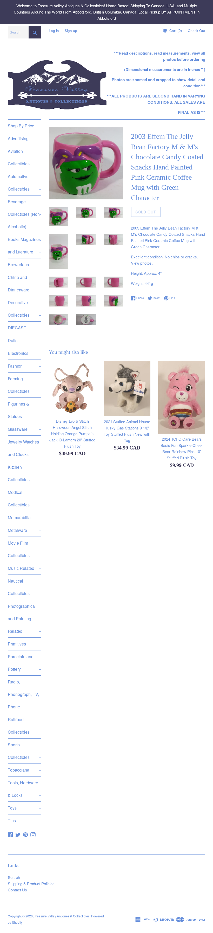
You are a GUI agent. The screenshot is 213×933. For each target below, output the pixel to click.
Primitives (17, 644)
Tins (12, 821)
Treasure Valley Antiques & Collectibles (62, 916)
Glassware (24, 429)
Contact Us (17, 889)
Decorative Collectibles (24, 308)
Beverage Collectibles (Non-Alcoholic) (24, 214)
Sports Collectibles (24, 751)
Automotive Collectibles (24, 182)
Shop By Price (24, 126)
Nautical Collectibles (19, 587)
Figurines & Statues (24, 410)
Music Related (24, 568)
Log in (54, 30)
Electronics (18, 353)
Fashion (24, 366)
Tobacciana (24, 770)
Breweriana (24, 264)
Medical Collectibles (24, 498)
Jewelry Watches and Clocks (24, 448)
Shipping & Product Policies (31, 883)
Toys (24, 808)
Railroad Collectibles (19, 725)
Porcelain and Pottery (24, 663)
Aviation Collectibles (19, 157)
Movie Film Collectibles (19, 549)
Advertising (24, 138)
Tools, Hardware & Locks (24, 789)
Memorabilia (24, 517)
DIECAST (24, 328)
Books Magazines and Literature (24, 245)
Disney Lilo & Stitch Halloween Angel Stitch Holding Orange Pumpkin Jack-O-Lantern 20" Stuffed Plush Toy (72, 433)
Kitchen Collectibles (24, 473)
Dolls (24, 340)
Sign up (71, 30)
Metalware (24, 530)
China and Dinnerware (24, 283)
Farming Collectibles (19, 385)
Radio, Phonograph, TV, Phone (24, 694)
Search (14, 877)
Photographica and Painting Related (24, 618)
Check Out (196, 30)
